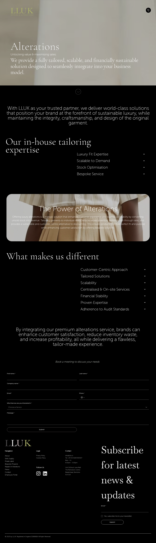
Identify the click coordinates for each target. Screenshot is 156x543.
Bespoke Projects (11, 464)
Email (9, 393)
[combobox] (78, 407)
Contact (8, 472)
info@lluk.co (69, 455)
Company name (13, 383)
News (7, 469)
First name (11, 373)
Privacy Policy (40, 455)
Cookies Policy (41, 458)
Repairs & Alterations (12, 467)
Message (10, 413)
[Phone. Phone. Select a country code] (83, 397)
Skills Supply (9, 459)
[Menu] (148, 10)
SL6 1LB (68, 474)
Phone (82, 393)
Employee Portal (11, 475)
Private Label (9, 461)
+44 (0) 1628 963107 (75, 458)
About (7, 456)
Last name (83, 373)
